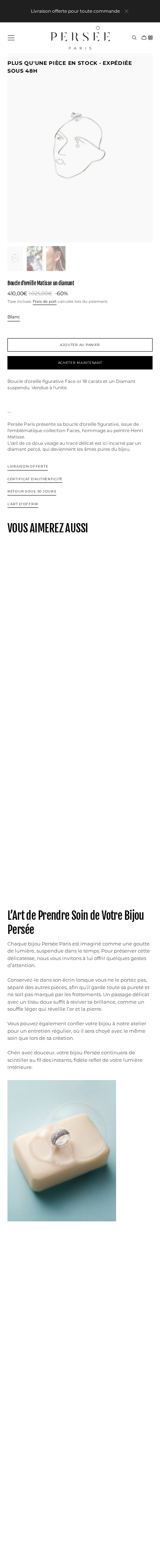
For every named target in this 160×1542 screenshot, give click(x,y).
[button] (11, 37)
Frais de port (45, 301)
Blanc (13, 317)
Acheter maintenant (80, 363)
